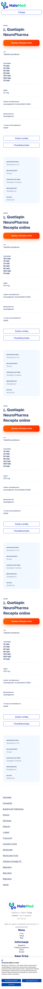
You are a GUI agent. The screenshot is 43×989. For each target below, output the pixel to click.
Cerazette (7, 803)
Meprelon (7, 867)
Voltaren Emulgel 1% (12, 861)
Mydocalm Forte (10, 855)
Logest (6, 832)
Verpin (6, 884)
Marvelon (7, 873)
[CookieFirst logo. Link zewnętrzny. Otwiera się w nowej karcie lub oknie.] (2, 960)
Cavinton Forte (10, 844)
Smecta (6, 826)
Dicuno (6, 815)
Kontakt (21, 952)
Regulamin (21, 945)
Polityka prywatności (21, 947)
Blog (21, 938)
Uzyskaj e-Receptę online (21, 43)
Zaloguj (21, 12)
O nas (22, 933)
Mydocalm (8, 850)
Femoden (7, 797)
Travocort (7, 838)
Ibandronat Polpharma (13, 809)
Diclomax (7, 820)
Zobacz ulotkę (21, 138)
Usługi (21, 936)
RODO (21, 950)
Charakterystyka (21, 145)
